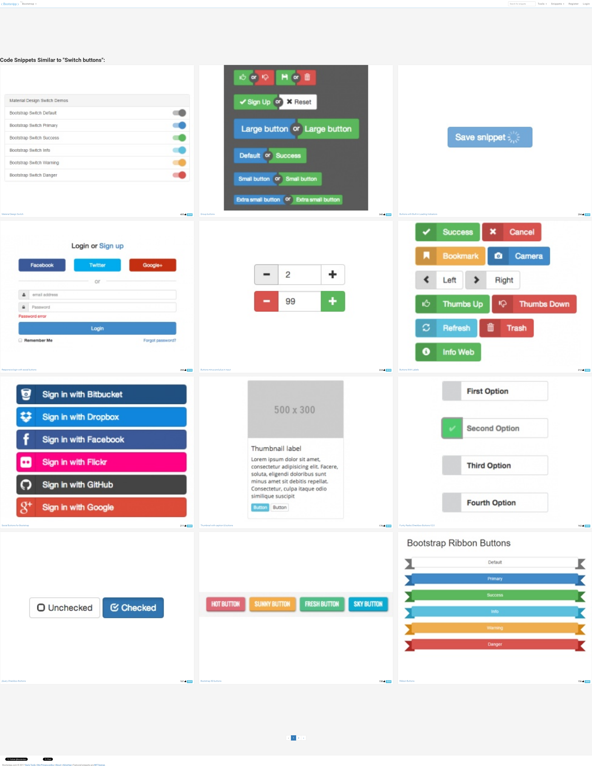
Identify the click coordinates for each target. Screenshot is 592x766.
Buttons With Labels (409, 369)
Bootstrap (27, 3)
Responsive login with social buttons (19, 369)
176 (381, 525)
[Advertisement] (273, 29)
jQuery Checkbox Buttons (14, 681)
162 (580, 525)
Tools (541, 3)
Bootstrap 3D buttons (211, 681)
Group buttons (208, 214)
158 (381, 681)
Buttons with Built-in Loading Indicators (418, 214)
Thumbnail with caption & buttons (217, 525)
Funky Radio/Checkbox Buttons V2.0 (417, 525)
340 (381, 214)
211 (182, 525)
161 (182, 681)
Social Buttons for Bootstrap (15, 525)
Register (574, 3)
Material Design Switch (12, 214)
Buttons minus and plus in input (216, 369)
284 (182, 370)
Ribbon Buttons (406, 681)
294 (580, 214)
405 (182, 214)
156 (580, 681)
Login (586, 3)
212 (580, 370)
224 (381, 370)
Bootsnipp (10, 4)
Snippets (557, 3)
